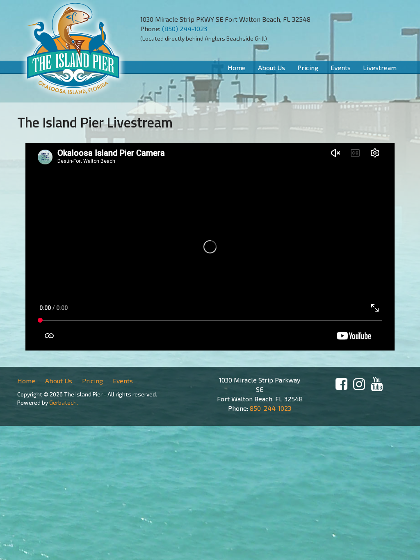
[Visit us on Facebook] (341, 384)
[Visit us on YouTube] (377, 384)
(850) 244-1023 (184, 28)
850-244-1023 (270, 408)
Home (237, 67)
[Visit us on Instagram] (359, 384)
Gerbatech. (63, 402)
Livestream (380, 67)
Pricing (307, 67)
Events (341, 67)
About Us (271, 67)
